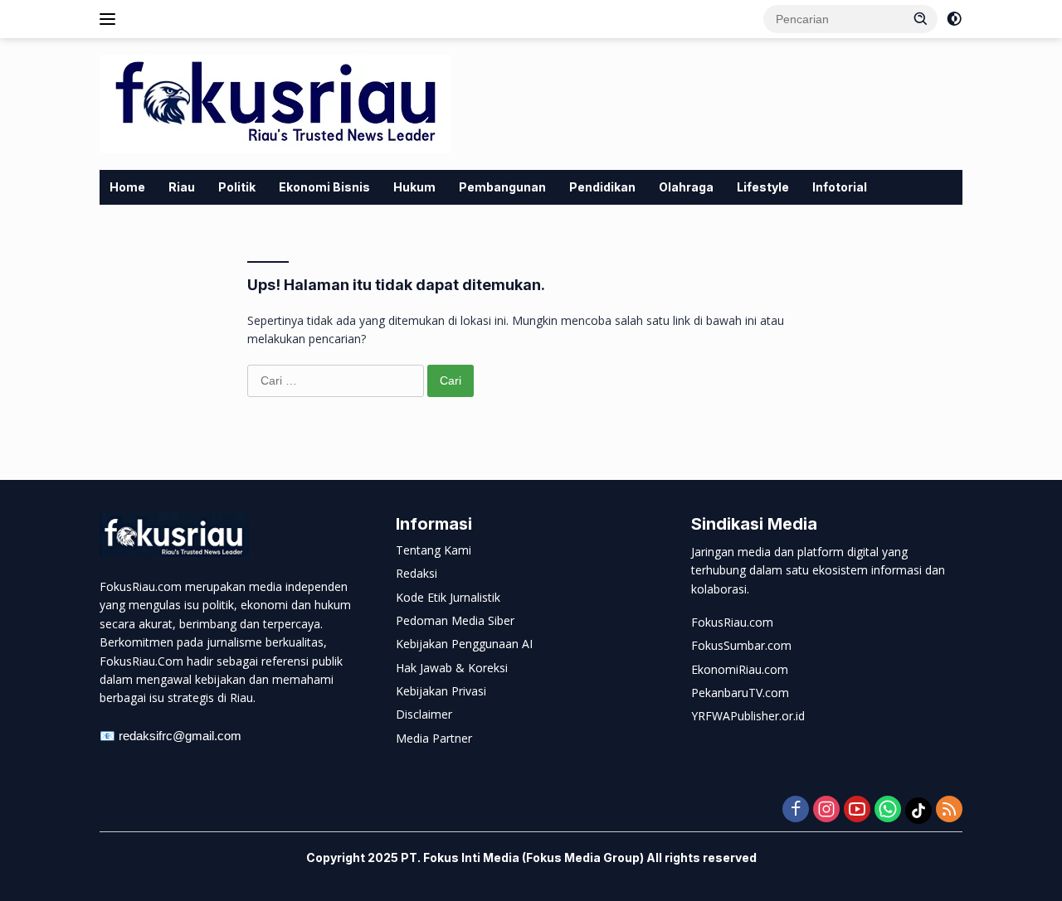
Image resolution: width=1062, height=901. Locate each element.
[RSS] (949, 810)
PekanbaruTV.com (740, 692)
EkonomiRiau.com (739, 669)
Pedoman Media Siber (455, 620)
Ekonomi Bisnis (324, 187)
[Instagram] (826, 810)
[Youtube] (857, 810)
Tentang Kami (433, 550)
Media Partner (434, 738)
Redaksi (416, 573)
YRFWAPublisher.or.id (748, 716)
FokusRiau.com (732, 622)
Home (127, 187)
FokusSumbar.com (741, 645)
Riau (181, 187)
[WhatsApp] (887, 810)
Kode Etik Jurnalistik (448, 597)
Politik (237, 187)
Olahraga (686, 187)
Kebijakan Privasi (441, 691)
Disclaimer (424, 714)
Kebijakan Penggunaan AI (464, 644)
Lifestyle (763, 187)
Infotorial (839, 187)
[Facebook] (795, 810)
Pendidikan (602, 187)
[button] (921, 18)
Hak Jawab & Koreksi (452, 668)
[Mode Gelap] (954, 19)
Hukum (414, 187)
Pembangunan (502, 187)
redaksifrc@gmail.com (180, 736)
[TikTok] (918, 810)
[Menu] (111, 19)
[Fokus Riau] (275, 102)
